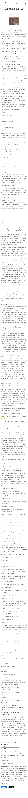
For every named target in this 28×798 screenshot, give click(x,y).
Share (4, 787)
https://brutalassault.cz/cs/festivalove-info (12, 222)
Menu (25, 2)
